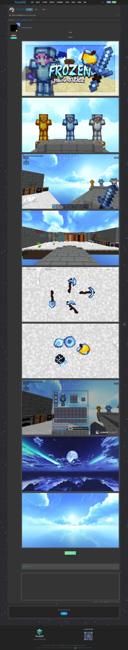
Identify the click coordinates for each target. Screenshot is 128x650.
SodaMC (20, 2)
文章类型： (26, 566)
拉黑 (94, 601)
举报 (97, 601)
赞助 (85, 2)
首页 (32, 2)
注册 (114, 2)
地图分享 (52, 2)
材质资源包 (20, 9)
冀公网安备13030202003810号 (84, 647)
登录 (109, 2)
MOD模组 (44, 2)
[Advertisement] (70, 586)
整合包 (38, 2)
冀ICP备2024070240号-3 (67, 647)
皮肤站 (79, 2)
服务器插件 (60, 2)
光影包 (73, 2)
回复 (118, 601)
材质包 (67, 2)
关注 (30, 9)
